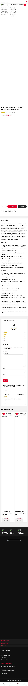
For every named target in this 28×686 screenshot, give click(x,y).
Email (4, 374)
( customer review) (10, 112)
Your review (5, 353)
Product (4, 645)
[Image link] (14, 588)
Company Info (5, 643)
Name (4, 368)
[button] (6, 520)
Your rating (5, 351)
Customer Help (5, 640)
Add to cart (12, 206)
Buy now (22, 206)
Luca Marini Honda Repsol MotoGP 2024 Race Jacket (7, 513)
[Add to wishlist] (11, 414)
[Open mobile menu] (1, 2)
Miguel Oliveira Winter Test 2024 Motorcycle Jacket (20, 513)
